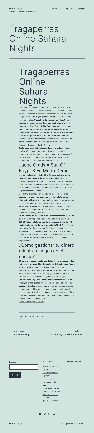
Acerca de (63, 9)
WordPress (80, 424)
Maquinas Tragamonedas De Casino (34, 145)
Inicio (54, 9)
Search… (12, 362)
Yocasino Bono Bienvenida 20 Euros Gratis (50, 382)
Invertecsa (16, 8)
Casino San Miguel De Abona (31, 301)
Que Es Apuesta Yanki (51, 401)
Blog (72, 9)
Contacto (81, 9)
